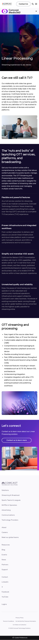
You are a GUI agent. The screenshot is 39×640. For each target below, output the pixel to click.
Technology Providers (10, 520)
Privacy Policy (20, 617)
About (4, 527)
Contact (5, 577)
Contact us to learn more (16, 440)
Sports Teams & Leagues (11, 500)
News (4, 560)
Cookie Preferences (20, 637)
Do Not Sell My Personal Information (26, 621)
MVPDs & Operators (9, 505)
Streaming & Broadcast (10, 495)
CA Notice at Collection (19, 624)
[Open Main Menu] (36, 4)
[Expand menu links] (36, 11)
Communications (8, 515)
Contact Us (23, 4)
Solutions (5, 490)
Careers (5, 532)
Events (4, 555)
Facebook (5, 592)
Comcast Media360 (11, 11)
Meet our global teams (10, 537)
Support (5, 570)
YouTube (5, 597)
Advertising (6, 510)
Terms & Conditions (8, 621)
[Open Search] (33, 4)
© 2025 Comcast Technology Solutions (19, 628)
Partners (5, 565)
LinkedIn (5, 582)
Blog (3, 550)
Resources (6, 545)
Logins (4, 604)
